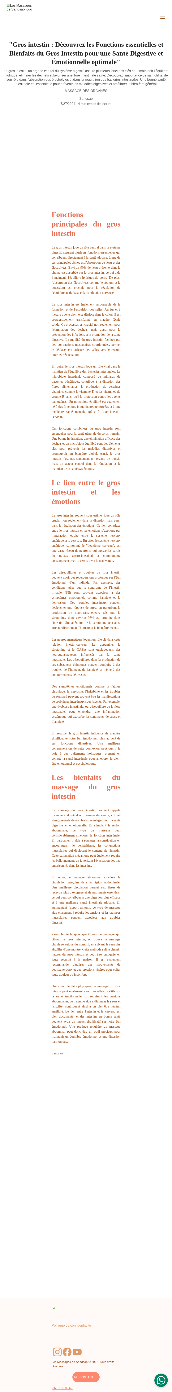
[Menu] (162, 18)
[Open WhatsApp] (161, 1380)
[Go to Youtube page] (77, 1352)
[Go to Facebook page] (67, 1352)
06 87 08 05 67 (62, 1388)
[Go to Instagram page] (57, 1352)
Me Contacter (86, 1377)
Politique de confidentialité (71, 1325)
